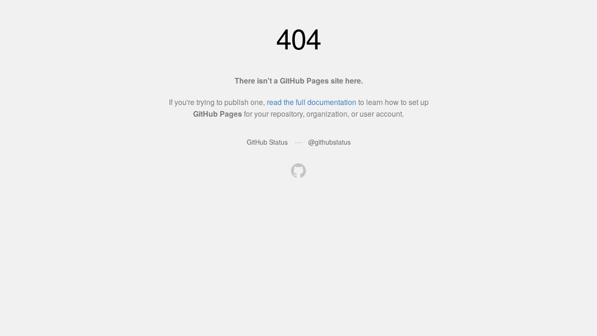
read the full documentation (311, 102)
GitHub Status (267, 142)
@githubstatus (329, 142)
